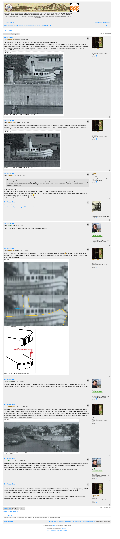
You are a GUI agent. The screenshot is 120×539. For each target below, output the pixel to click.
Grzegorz (94, 173)
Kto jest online (8, 515)
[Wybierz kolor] (106, 26)
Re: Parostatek (9, 120)
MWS (93, 211)
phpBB (54, 525)
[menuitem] (12, 23)
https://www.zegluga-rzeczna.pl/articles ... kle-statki (19, 207)
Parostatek (7, 30)
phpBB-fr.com (63, 526)
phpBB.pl (64, 528)
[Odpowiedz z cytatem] (88, 38)
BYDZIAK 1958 (95, 48)
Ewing (93, 232)
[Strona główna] (41, 7)
